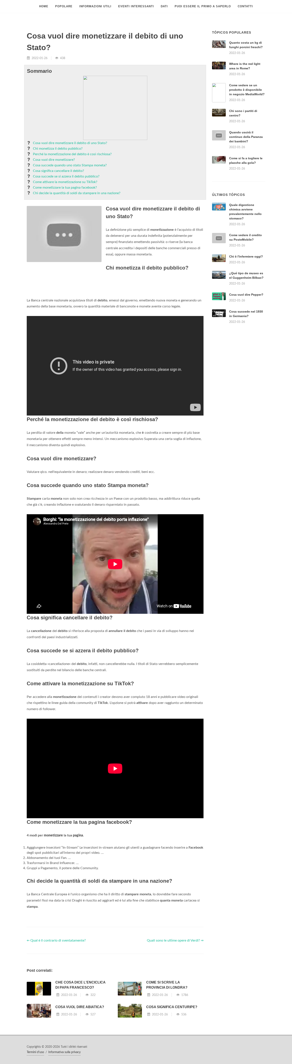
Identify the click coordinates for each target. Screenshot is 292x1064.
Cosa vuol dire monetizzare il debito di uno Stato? (70, 143)
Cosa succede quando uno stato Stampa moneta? (70, 165)
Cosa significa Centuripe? (171, 1060)
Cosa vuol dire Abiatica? (79, 1060)
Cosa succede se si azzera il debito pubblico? (66, 176)
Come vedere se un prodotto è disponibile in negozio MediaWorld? (247, 89)
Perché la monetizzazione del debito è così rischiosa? (72, 154)
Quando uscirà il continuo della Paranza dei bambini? (246, 137)
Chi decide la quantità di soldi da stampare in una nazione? (76, 193)
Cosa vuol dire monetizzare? (54, 159)
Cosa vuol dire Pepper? (246, 348)
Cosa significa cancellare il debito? (58, 171)
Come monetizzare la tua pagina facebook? (65, 187)
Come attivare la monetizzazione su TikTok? (65, 182)
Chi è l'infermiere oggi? (246, 310)
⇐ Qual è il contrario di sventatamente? (56, 994)
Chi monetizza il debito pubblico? (58, 148)
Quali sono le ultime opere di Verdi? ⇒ (175, 994)
